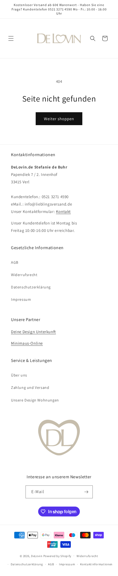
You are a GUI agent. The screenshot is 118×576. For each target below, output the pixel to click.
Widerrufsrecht (24, 274)
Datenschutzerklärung (31, 287)
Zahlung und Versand (30, 387)
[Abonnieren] (86, 491)
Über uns (19, 375)
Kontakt (63, 211)
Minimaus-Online (27, 343)
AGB (14, 262)
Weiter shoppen (59, 118)
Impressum (21, 299)
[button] (11, 38)
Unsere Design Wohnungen (35, 400)
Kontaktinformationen (96, 564)
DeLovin (37, 556)
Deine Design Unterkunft (33, 331)
